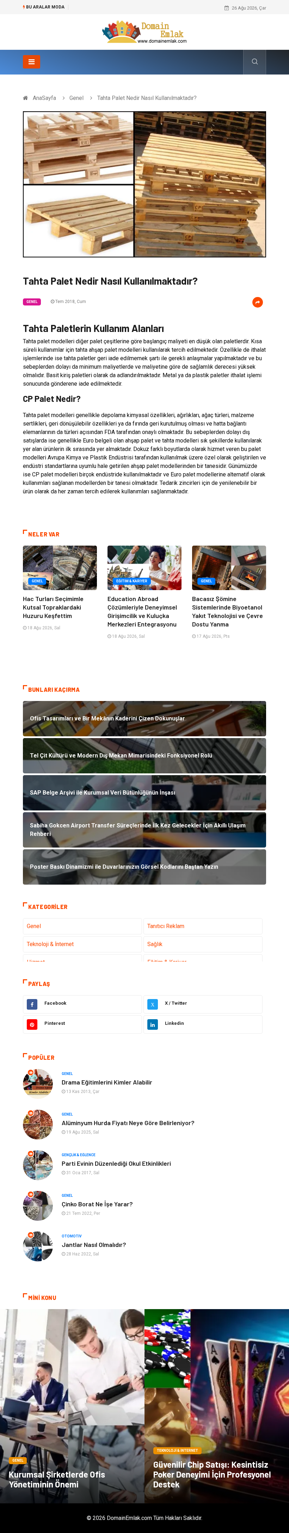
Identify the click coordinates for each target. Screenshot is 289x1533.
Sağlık (154, 944)
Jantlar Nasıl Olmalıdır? (94, 1244)
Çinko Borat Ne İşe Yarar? (97, 1204)
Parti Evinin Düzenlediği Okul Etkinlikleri (116, 1163)
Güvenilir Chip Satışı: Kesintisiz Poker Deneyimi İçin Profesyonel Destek (212, 1474)
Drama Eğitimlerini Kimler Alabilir (107, 1082)
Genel (76, 98)
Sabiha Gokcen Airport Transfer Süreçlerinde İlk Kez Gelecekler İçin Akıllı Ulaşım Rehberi (163, 8)
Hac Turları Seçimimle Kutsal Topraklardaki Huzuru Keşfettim (53, 607)
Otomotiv (72, 1236)
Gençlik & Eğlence (79, 1155)
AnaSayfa (44, 98)
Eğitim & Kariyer (131, 581)
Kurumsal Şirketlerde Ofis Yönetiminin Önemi (57, 1479)
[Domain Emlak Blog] (144, 31)
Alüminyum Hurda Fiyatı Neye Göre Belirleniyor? (128, 1123)
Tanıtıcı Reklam (165, 926)
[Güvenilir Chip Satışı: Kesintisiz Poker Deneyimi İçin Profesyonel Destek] (216, 1406)
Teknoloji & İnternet (50, 944)
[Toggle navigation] (31, 62)
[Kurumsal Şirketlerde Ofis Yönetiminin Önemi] (72, 1406)
